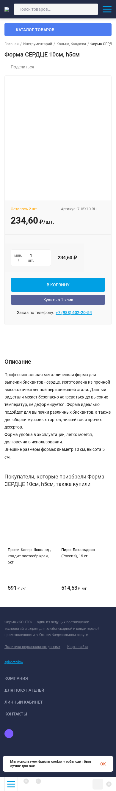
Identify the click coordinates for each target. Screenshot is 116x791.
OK (103, 764)
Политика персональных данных (32, 647)
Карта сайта (77, 647)
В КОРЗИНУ (58, 284)
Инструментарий (37, 44)
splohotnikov (13, 662)
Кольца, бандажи (71, 44)
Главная (11, 44)
